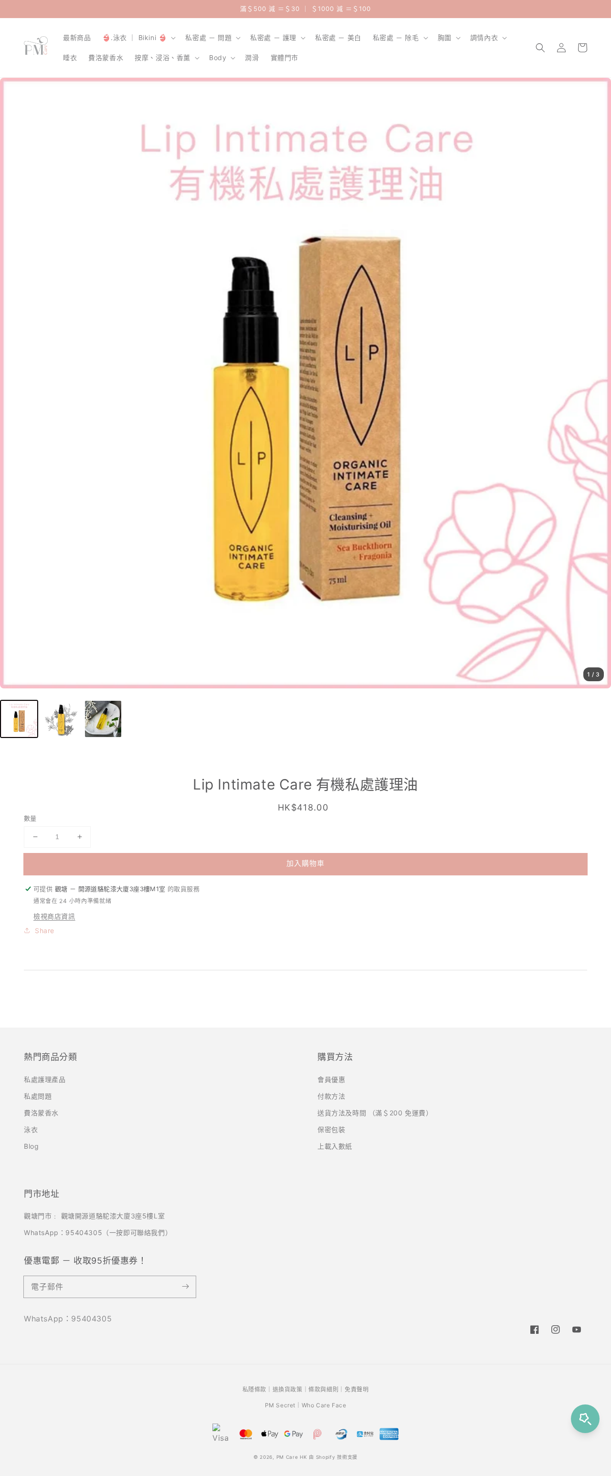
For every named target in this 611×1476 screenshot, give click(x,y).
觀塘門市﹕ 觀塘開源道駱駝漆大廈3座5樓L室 (94, 1216)
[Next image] (594, 383)
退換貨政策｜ (291, 1389)
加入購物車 (305, 863)
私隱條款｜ (257, 1389)
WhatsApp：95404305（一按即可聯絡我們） (98, 1232)
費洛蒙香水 (41, 1113)
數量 (30, 818)
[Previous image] (16, 383)
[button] (540, 47)
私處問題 (38, 1096)
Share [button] (44, 930)
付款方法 (331, 1096)
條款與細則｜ (326, 1389)
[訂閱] (185, 1286)
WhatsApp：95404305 (68, 1318)
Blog (31, 1146)
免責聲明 (357, 1389)
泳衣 (31, 1129)
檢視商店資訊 (54, 916)
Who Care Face (324, 1405)
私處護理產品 (45, 1079)
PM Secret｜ (283, 1405)
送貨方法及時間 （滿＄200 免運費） (374, 1113)
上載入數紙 (334, 1146)
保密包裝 (331, 1129)
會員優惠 (331, 1079)
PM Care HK (291, 1457)
